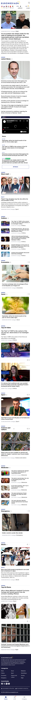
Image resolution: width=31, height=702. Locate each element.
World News (24, 673)
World (17, 579)
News (2, 670)
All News (15, 166)
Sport (17, 421)
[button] (24, 698)
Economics (19, 288)
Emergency (20, 538)
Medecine (24, 475)
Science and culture (20, 458)
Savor (18, 320)
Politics (18, 206)
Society (23, 675)
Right (17, 31)
